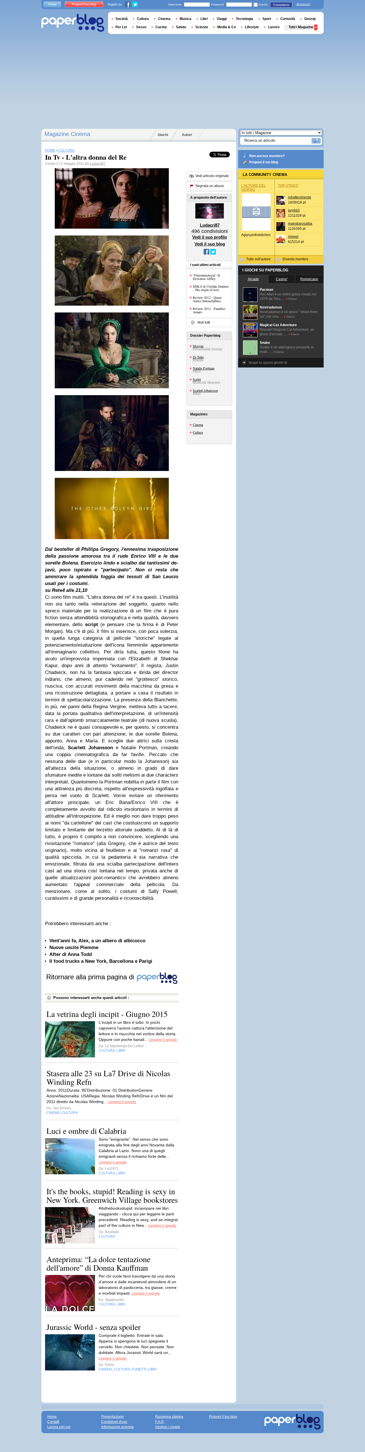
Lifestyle (252, 27)
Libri (204, 19)
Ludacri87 (98, 164)
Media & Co (226, 27)
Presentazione (112, 1417)
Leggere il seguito (163, 1040)
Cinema (198, 424)
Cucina (161, 27)
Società (121, 19)
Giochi (163, 135)
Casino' (281, 279)
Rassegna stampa (169, 1417)
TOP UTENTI (288, 186)
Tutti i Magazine (301, 27)
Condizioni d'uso (114, 1422)
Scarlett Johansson (205, 390)
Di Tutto (198, 357)
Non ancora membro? (267, 156)
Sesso (141, 27)
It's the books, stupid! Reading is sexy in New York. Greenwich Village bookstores (112, 1195)
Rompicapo (309, 279)
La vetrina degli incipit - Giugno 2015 (107, 1013)
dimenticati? (303, 4)
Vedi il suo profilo (209, 237)
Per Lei (121, 27)
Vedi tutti (203, 322)
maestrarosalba (300, 224)
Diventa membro (295, 259)
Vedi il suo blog (209, 243)
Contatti (53, 1422)
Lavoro (273, 27)
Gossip (310, 19)
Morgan (198, 346)
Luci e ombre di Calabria (86, 1130)
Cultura (198, 432)
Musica (185, 19)
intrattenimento (299, 197)
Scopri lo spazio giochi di (267, 363)
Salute (181, 27)
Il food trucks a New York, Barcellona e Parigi (100, 961)
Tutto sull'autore (258, 259)
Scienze (201, 27)
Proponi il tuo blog (263, 162)
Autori (187, 135)
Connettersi (281, 5)
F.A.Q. (159, 1422)
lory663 (294, 210)
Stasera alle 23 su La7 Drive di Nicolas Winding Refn (108, 1077)
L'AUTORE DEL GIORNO (253, 188)
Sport (266, 19)
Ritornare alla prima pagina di (91, 977)
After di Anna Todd (70, 954)
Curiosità (287, 19)
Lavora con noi (58, 1427)
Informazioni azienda (117, 1427)
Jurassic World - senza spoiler (93, 1326)
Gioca (292, 298)
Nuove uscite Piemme (73, 947)
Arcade (253, 279)
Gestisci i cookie (167, 1427)
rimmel (293, 237)
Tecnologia (244, 19)
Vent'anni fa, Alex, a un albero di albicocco (97, 940)
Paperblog (72, 23)
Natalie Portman (203, 368)
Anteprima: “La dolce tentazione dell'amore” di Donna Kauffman (98, 1263)
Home (52, 4)
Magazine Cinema (67, 134)
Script (197, 379)
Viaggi (222, 19)
